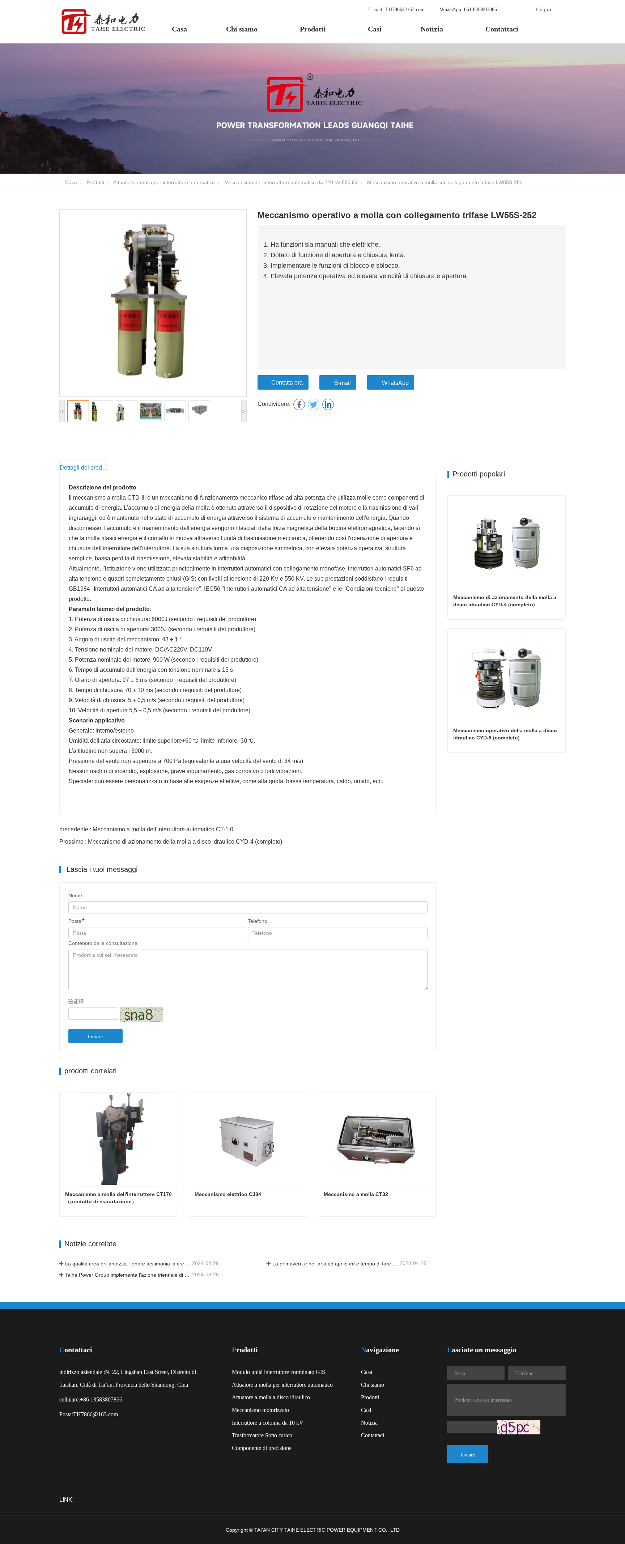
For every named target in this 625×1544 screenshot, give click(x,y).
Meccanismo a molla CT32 (356, 1194)
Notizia (369, 1422)
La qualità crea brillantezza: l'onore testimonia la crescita (128, 1264)
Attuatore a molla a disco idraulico (271, 1397)
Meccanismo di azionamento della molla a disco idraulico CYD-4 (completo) (505, 600)
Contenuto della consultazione (102, 943)
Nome (75, 895)
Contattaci (501, 29)
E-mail (342, 383)
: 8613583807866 (469, 9)
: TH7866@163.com (397, 9)
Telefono (257, 921)
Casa (179, 29)
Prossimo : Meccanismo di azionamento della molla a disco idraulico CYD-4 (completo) (170, 842)
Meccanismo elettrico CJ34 (228, 1194)
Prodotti (95, 182)
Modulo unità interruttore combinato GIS (278, 1372)
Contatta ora (287, 382)
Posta (74, 921)
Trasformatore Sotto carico (262, 1435)
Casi (375, 29)
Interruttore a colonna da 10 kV (267, 1422)
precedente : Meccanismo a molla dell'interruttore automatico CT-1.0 (146, 829)
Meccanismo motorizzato (260, 1410)
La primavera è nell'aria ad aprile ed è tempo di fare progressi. (335, 1264)
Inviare (95, 1036)
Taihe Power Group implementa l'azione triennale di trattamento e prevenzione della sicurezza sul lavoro (128, 1275)
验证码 (76, 1001)
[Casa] (102, 21)
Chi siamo (372, 1384)
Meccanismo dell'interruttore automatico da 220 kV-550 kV (291, 182)
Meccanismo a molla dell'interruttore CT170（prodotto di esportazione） (118, 1197)
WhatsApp (395, 383)
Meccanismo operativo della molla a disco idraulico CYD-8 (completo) (505, 734)
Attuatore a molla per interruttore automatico (164, 182)
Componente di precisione (262, 1448)
